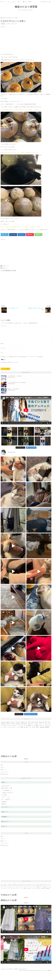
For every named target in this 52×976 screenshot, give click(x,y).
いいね (10, 1)
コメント (3, 325)
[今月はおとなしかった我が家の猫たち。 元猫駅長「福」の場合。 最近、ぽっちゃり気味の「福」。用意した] (13, 494)
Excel (17, 722)
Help (5, 884)
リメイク (5, 727)
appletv (8, 722)
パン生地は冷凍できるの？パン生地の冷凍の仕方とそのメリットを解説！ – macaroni (20, 109)
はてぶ (20, 1)
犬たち (33, 727)
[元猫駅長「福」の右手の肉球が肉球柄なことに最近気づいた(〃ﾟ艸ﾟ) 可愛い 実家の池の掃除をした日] (38, 469)
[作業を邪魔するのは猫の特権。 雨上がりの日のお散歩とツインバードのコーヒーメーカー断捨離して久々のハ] (38, 597)
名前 (2, 343)
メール (3, 348)
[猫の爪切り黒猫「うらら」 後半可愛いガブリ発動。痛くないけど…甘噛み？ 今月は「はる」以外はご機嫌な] (13, 622)
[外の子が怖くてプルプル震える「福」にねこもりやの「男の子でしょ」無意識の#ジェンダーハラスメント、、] (13, 597)
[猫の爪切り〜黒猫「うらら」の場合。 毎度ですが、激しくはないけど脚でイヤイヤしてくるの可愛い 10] (38, 673)
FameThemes (30, 970)
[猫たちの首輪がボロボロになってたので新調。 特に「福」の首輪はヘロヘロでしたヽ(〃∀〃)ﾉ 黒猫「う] (38, 520)
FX (26, 722)
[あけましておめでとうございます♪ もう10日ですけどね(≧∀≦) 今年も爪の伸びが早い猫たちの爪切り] (38, 699)
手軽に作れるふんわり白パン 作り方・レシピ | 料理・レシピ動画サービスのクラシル (19, 152)
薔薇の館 (4, 803)
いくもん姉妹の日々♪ (6, 790)
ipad (32, 722)
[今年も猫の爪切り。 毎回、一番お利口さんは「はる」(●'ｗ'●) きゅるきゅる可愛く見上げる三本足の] (13, 699)
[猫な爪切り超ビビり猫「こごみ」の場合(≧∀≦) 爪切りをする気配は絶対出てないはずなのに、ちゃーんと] (13, 673)
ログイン (3, 767)
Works (19, 884)
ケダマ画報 (4, 794)
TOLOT (9, 723)
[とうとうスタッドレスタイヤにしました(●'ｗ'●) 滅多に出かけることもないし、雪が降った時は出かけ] (38, 648)
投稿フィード (4, 769)
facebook (22, 722)
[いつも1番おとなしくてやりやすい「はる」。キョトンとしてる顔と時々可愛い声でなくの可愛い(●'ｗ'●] (13, 545)
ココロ (4, 725)
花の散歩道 (4, 801)
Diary (8, 265)
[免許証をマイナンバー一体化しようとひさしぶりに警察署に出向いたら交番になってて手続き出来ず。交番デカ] (38, 494)
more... (26, 378)
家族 (22, 727)
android (3, 722)
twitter (13, 723)
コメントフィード (5, 771)
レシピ (18, 727)
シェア (15, 1)
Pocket (25, 1)
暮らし (7, 268)
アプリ (40, 723)
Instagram (9, 884)
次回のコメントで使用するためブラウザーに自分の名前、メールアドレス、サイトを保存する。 (23, 356)
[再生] (2, 423)
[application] (26, 410)
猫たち (38, 727)
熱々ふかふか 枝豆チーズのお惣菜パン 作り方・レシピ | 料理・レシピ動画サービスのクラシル (21, 226)
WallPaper (15, 884)
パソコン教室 (27, 725)
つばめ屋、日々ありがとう (7, 792)
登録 (2, 765)
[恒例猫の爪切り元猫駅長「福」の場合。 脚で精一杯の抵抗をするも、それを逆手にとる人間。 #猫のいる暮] (38, 571)
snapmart (3, 723)
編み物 (42, 727)
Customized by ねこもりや (39, 970)
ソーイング (20, 725)
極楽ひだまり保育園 (26, 7)
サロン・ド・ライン (6, 797)
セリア (15, 725)
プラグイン (42, 725)
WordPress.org (4, 774)
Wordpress (24, 723)
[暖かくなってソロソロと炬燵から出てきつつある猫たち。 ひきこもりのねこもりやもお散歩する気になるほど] (38, 622)
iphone (36, 722)
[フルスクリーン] (49, 423)
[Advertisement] (26, 41)
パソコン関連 (34, 725)
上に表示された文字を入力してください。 (10, 362)
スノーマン (9, 725)
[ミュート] (47, 423)
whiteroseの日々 (5, 785)
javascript (41, 722)
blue (12, 722)
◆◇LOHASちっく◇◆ (7, 788)
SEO (49, 722)
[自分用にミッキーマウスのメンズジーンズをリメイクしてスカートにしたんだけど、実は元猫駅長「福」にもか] (38, 545)
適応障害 (47, 727)
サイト (2, 352)
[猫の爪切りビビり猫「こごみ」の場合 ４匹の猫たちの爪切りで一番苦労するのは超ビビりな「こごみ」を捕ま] (13, 469)
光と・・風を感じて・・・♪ (8, 799)
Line (31, 1)
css (15, 722)
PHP (46, 722)
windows (18, 723)
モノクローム (4, 888)
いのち (36, 723)
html (29, 722)
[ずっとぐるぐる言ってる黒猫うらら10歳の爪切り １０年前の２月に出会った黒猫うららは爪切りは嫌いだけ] (13, 571)
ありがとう (31, 723)
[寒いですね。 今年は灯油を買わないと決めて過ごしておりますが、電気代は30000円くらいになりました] (13, 648)
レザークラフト (12, 727)
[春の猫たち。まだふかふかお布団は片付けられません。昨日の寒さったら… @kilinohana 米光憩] (13, 520)
